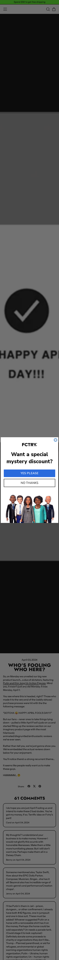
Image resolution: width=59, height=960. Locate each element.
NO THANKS (29, 483)
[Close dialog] (55, 439)
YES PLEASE (29, 473)
